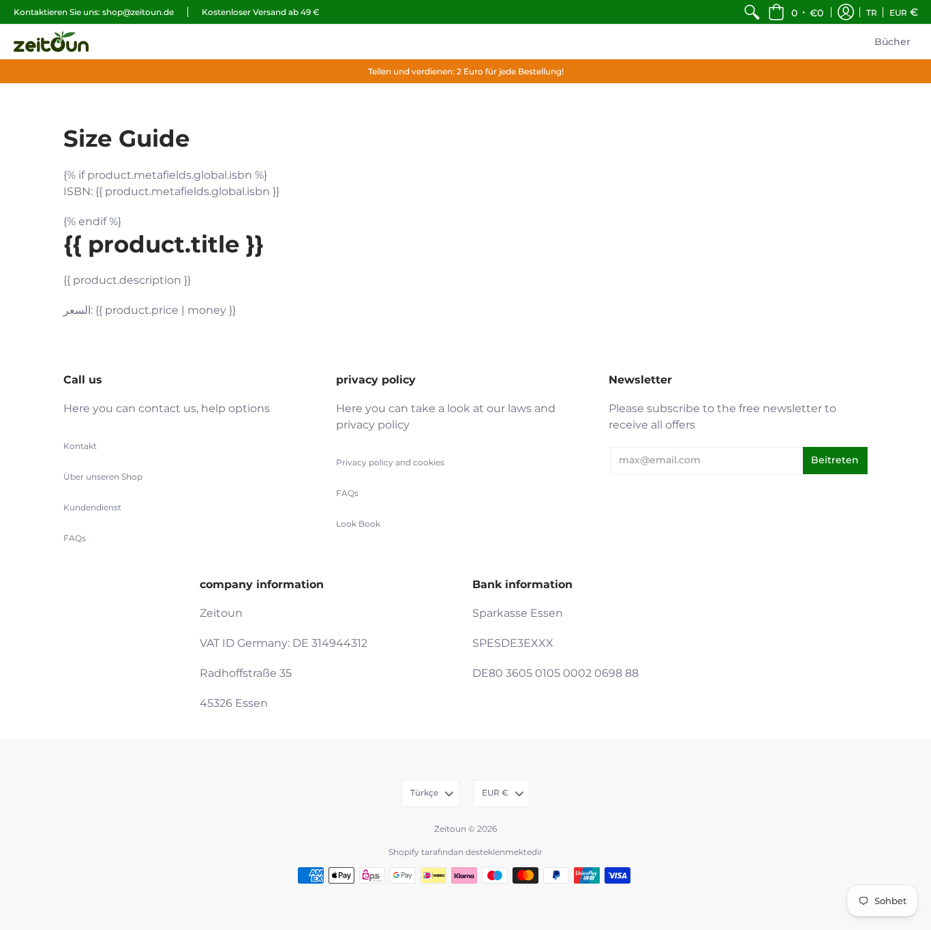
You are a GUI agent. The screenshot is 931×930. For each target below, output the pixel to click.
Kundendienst (92, 507)
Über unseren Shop (102, 476)
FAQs (74, 538)
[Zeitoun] (51, 42)
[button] (795, 12)
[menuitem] (751, 12)
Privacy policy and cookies (390, 462)
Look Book (358, 524)
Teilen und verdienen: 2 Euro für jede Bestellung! (466, 71)
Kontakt (80, 446)
